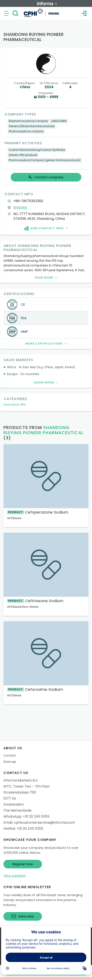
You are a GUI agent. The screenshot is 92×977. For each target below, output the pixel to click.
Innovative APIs (15, 404)
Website (20, 207)
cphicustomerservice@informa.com (44, 822)
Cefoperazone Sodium (38, 512)
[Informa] (47, 3)
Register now (22, 864)
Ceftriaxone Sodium (35, 600)
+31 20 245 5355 (36, 816)
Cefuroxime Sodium (35, 689)
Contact (9, 755)
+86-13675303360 (28, 200)
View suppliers (14, 875)
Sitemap (9, 762)
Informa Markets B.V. (20, 780)
